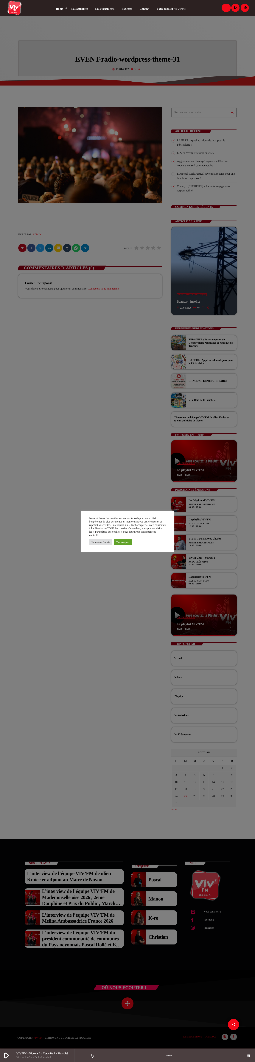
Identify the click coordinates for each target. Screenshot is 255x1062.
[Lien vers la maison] (15, 8)
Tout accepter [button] (122, 542)
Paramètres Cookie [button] (100, 542)
